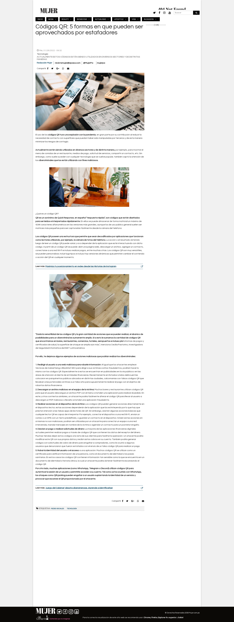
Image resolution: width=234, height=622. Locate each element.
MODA (50, 19)
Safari (180, 617)
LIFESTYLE (119, 19)
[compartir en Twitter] (52, 68)
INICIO (40, 19)
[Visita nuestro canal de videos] (77, 611)
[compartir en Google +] (57, 68)
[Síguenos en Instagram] (71, 611)
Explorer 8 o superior (167, 617)
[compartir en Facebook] (47, 68)
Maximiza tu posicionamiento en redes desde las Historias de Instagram (80, 266)
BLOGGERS (149, 19)
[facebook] (159, 13)
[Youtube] (169, 13)
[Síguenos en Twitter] (59, 611)
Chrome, (147, 617)
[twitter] (154, 13)
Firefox (154, 617)
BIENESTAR (82, 19)
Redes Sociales (57, 508)
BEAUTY (65, 19)
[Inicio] (48, 10)
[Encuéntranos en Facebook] (65, 611)
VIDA (134, 19)
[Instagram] (164, 13)
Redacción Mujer (44, 63)
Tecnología (72, 508)
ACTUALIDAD (100, 19)
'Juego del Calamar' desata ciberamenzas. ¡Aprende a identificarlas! (79, 488)
